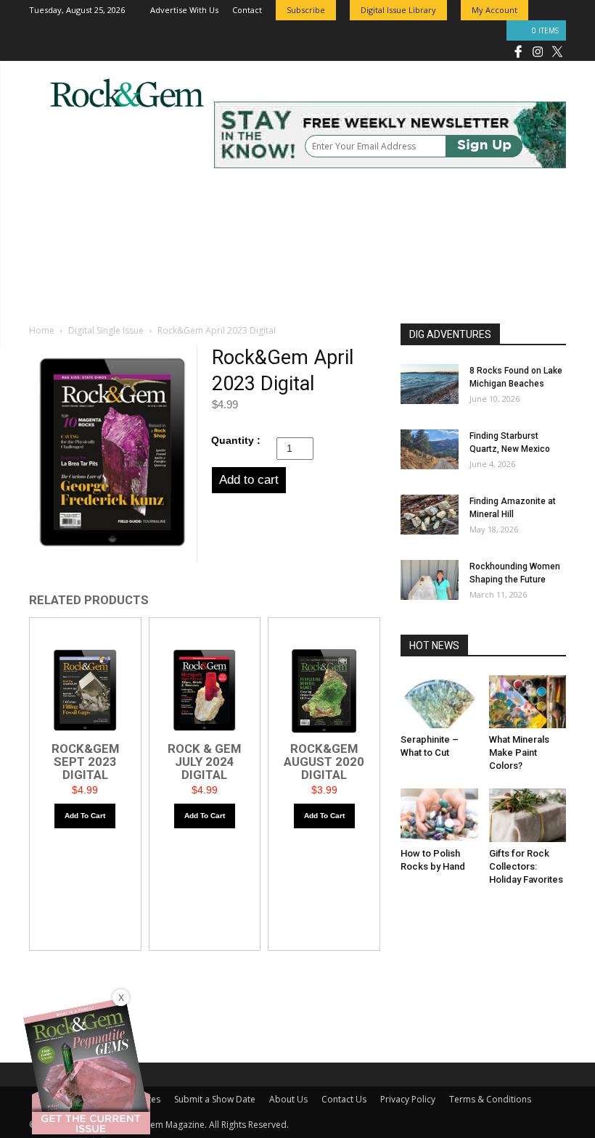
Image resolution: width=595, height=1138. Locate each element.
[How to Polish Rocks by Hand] (439, 814)
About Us (288, 1099)
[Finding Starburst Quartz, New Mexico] (430, 449)
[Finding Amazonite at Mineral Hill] (430, 515)
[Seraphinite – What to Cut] (439, 701)
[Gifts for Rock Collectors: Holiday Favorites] (528, 814)
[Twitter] (557, 51)
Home (41, 330)
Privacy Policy (407, 1099)
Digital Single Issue (106, 330)
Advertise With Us (184, 9)
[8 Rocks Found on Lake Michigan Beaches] (430, 384)
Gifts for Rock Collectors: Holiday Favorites (526, 866)
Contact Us (343, 1099)
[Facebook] (518, 51)
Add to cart (249, 480)
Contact (247, 9)
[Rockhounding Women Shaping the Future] (430, 580)
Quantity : (235, 440)
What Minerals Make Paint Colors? (519, 752)
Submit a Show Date (214, 1099)
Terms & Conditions (490, 1099)
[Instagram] (537, 51)
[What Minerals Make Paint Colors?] (528, 701)
